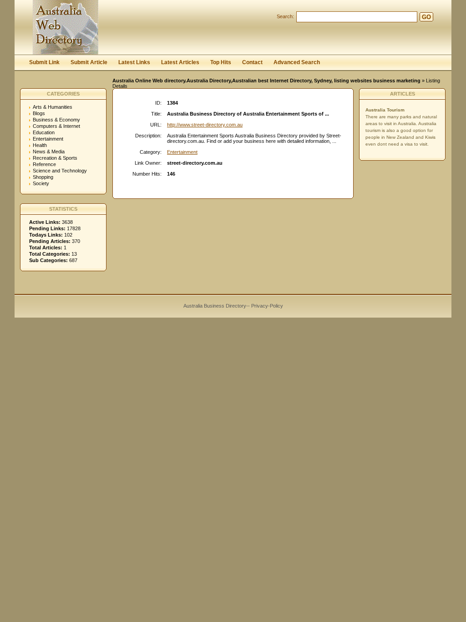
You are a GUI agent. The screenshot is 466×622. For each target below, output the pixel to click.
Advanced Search (297, 62)
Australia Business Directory (214, 305)
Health (40, 145)
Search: (285, 16)
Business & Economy (56, 119)
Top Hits (220, 62)
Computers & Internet (56, 126)
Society (41, 183)
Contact (252, 62)
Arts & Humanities (52, 107)
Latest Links (134, 62)
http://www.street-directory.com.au (205, 124)
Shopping (43, 177)
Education (44, 132)
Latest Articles (180, 62)
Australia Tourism (385, 109)
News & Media (49, 151)
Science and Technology (60, 170)
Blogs (39, 113)
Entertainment (48, 139)
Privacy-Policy (267, 305)
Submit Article (89, 62)
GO (426, 17)
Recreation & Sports (55, 158)
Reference (44, 164)
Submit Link (44, 62)
